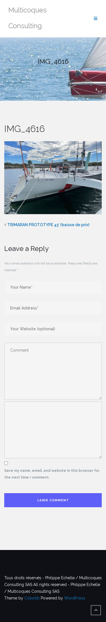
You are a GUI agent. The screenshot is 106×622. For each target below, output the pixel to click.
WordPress (74, 598)
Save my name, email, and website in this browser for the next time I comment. (51, 474)
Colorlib (32, 598)
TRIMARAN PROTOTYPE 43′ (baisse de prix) (48, 225)
